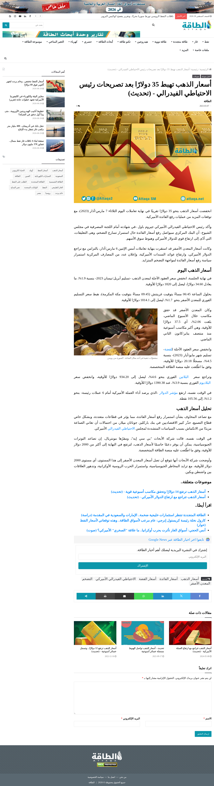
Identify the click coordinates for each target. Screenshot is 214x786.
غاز (196, 41)
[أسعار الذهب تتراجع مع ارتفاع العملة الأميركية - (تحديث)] (190, 633)
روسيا (47, 193)
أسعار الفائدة (168, 579)
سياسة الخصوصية (96, 777)
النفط (44, 187)
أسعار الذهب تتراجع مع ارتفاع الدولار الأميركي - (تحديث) (166, 497)
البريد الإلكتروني (130, 718)
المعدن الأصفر (200, 583)
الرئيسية (204, 69)
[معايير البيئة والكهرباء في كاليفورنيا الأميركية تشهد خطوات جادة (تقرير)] (55, 101)
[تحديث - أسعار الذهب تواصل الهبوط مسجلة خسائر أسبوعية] (142, 633)
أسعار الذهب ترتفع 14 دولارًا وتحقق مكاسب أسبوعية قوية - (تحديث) (158, 491)
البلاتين (184, 377)
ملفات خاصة (202, 50)
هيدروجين (142, 41)
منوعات (196, 76)
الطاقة (17, 176)
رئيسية (194, 69)
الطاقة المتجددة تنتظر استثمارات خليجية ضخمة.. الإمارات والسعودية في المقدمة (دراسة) (143, 515)
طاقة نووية (160, 41)
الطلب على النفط (19, 182)
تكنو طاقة (125, 41)
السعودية (59, 176)
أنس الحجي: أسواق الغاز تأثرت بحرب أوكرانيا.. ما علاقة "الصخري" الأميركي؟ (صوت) (146, 530)
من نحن (122, 777)
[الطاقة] (196, 25)
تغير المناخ (15, 187)
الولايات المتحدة (31, 187)
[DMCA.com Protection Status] (107, 765)
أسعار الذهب (190, 579)
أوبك (31, 170)
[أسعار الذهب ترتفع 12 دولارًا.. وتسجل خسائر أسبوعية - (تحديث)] (95, 633)
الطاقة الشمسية (56, 182)
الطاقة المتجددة (37, 182)
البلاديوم (205, 382)
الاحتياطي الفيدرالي (121, 428)
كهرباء (74, 41)
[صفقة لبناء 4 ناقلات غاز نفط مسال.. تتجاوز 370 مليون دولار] (55, 145)
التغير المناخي (56, 41)
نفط (206, 41)
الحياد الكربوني (18, 170)
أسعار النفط (43, 170)
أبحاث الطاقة (105, 41)
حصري (88, 41)
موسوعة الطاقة (33, 41)
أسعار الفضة (147, 579)
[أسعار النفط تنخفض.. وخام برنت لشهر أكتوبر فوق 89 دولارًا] (55, 86)
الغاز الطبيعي (57, 187)
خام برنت (59, 193)
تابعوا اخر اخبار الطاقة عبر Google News (176, 539)
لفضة (168, 349)
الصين (27, 176)
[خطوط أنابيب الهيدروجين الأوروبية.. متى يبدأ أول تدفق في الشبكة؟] (55, 116)
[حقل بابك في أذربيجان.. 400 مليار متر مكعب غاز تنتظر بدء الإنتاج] (55, 130)
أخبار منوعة (206, 76)
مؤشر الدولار (168, 393)
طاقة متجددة (180, 41)
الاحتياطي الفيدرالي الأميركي (116, 579)
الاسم (207, 718)
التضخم (87, 579)
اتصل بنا (111, 777)
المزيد (185, 50)
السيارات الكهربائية (43, 176)
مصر (39, 193)
